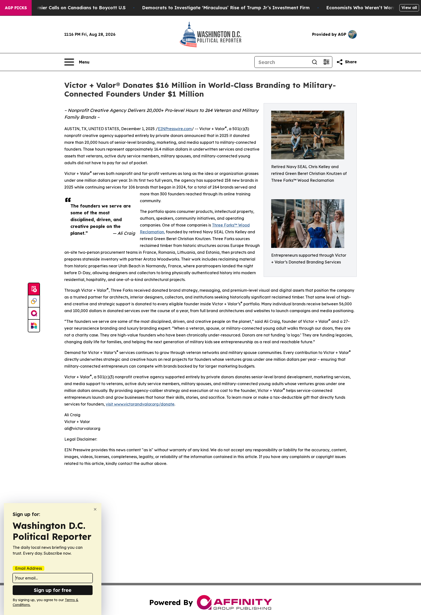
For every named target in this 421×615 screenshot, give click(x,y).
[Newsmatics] (33, 326)
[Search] (314, 62)
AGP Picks (16, 7)
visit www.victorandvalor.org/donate (140, 404)
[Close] (95, 509)
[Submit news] (33, 289)
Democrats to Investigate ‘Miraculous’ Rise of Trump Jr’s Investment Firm (226, 7)
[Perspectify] (33, 301)
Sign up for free (52, 590)
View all (409, 7)
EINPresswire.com (175, 128)
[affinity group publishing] (33, 314)
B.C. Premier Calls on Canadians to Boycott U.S (72, 7)
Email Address (28, 568)
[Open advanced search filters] (326, 62)
